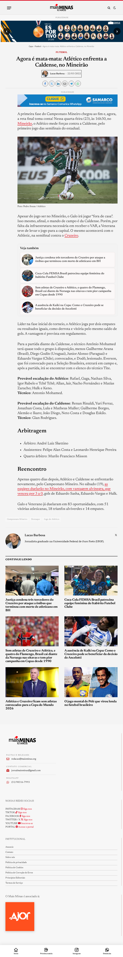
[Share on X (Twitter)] (52, 83)
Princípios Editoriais (15, 878)
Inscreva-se (27, 823)
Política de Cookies (14, 868)
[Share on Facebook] (45, 83)
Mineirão (24, 124)
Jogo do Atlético (51, 519)
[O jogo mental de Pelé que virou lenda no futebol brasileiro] (91, 682)
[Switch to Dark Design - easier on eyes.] (114, 7)
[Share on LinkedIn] (58, 83)
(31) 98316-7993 (20, 782)
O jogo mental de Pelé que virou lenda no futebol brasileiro (90, 703)
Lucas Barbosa (57, 74)
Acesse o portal (26, 827)
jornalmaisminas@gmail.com (26, 770)
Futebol (38, 46)
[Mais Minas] (61, 8)
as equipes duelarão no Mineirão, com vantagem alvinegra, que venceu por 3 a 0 (64, 489)
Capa (31, 46)
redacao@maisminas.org (23, 759)
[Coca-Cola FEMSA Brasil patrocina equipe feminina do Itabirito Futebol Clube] (91, 581)
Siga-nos (27, 809)
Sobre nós (10, 857)
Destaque (35, 519)
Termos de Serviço (14, 883)
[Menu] (9, 8)
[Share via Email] (65, 83)
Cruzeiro (71, 236)
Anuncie (9, 847)
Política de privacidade (16, 862)
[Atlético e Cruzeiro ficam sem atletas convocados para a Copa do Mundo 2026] (32, 682)
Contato (9, 852)
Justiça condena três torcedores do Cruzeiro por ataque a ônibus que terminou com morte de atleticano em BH (31, 605)
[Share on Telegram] (71, 83)
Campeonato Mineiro (17, 519)
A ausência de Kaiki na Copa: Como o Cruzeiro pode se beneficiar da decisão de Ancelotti (91, 654)
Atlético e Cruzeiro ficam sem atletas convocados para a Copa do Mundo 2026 (31, 705)
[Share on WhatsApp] (78, 83)
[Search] (109, 8)
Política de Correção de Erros (19, 873)
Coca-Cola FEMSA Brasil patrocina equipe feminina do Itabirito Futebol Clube (89, 603)
